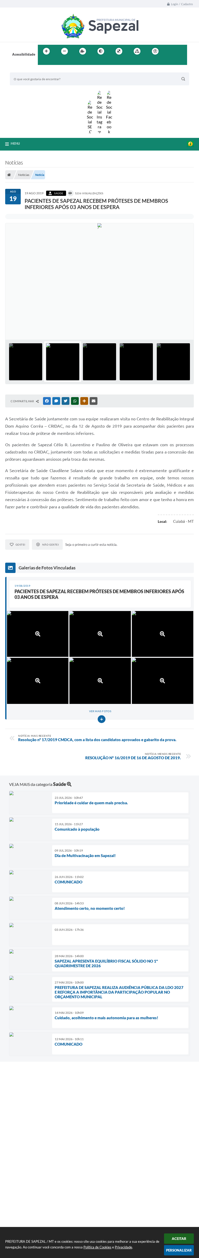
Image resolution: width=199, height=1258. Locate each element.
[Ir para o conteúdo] (170, 51)
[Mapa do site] (137, 51)
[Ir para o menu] (181, 51)
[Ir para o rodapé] (54, 62)
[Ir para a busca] (43, 62)
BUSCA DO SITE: (25, 70)
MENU (15, 143)
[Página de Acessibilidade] (155, 51)
